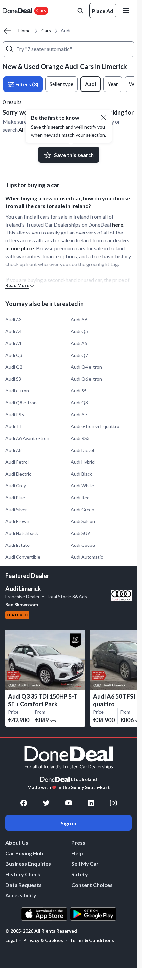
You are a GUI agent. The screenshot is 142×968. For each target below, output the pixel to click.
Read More (17, 285)
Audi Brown (17, 521)
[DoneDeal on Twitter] (46, 803)
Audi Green (82, 509)
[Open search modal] (80, 10)
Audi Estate (17, 545)
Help (77, 853)
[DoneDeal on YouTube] (69, 803)
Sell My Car (85, 863)
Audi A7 (79, 414)
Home (24, 30)
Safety (79, 874)
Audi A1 (13, 343)
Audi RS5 (14, 414)
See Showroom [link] (21, 604)
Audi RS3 (80, 438)
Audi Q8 (79, 402)
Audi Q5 (79, 331)
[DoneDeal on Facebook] (24, 803)
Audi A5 (79, 343)
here (117, 224)
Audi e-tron (17, 390)
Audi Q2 (13, 367)
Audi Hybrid (83, 462)
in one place (19, 248)
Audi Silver (16, 509)
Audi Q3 (13, 355)
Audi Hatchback (21, 533)
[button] (103, 117)
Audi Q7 (79, 355)
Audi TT (13, 426)
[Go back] (7, 30)
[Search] (10, 49)
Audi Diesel (82, 450)
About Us (16, 842)
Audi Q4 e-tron (86, 367)
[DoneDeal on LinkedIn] (91, 803)
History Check (22, 874)
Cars (46, 30)
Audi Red (80, 497)
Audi (90, 84)
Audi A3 (13, 319)
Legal (11, 940)
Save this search (74, 155)
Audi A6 (79, 319)
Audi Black (81, 474)
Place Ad (102, 11)
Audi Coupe (83, 545)
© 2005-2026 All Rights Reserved (41, 931)
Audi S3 (13, 379)
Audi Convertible (22, 557)
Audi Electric (18, 474)
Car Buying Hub (24, 853)
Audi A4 (13, 331)
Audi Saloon (83, 521)
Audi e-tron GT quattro (95, 426)
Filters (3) (26, 84)
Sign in (68, 823)
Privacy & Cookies (43, 940)
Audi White (82, 485)
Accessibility (20, 895)
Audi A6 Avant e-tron (27, 438)
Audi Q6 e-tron (86, 379)
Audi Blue (15, 497)
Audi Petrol (17, 462)
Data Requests (23, 885)
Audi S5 (79, 390)
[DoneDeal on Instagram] (113, 803)
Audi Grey (15, 485)
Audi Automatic (87, 557)
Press (78, 842)
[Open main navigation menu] (127, 10)
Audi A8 (13, 450)
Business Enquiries (28, 863)
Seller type (61, 84)
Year (113, 84)
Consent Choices (92, 885)
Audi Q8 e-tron (21, 402)
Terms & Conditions (92, 940)
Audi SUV (80, 533)
